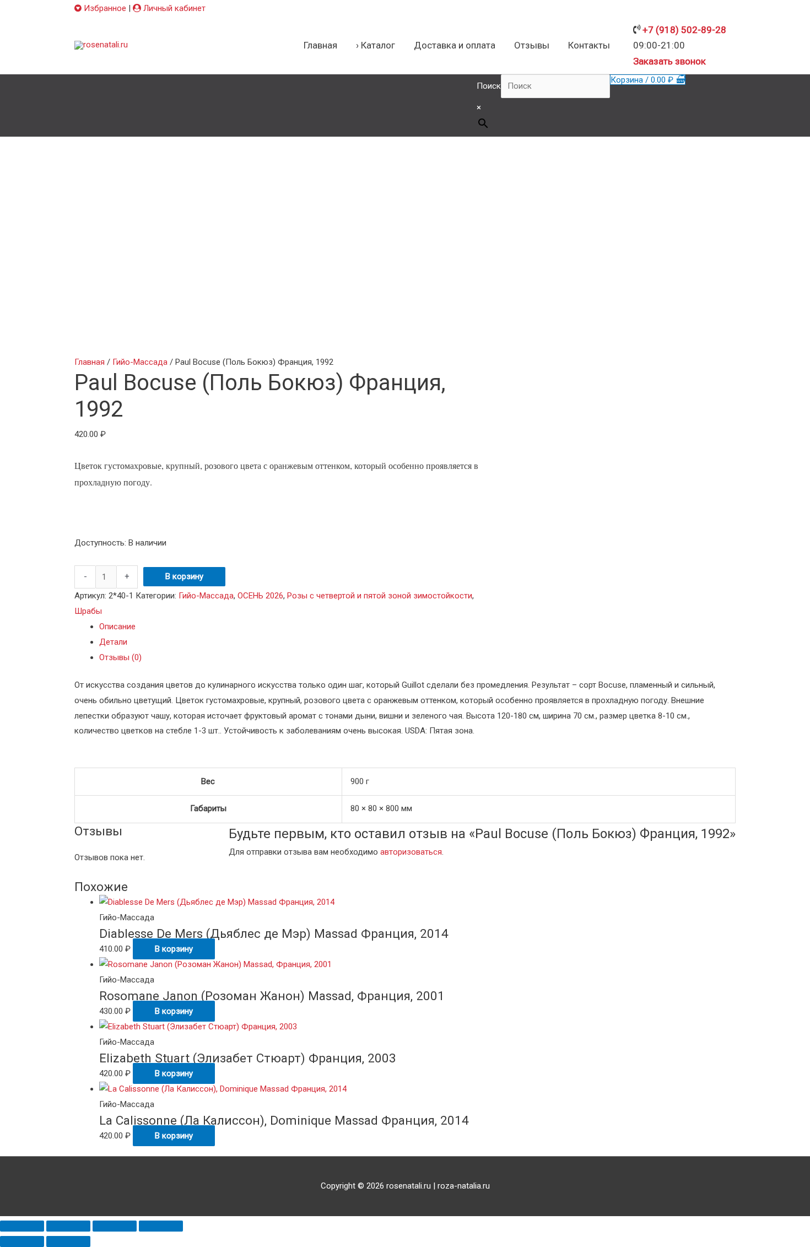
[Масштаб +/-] (22, 1226)
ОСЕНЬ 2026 (260, 596)
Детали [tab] (113, 642)
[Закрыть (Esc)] (161, 1226)
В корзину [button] (174, 949)
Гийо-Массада (140, 362)
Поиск (489, 86)
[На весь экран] (68, 1226)
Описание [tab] (117, 626)
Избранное (104, 8)
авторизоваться (411, 852)
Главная (89, 362)
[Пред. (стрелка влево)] (22, 1241)
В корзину (184, 576)
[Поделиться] (115, 1226)
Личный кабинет (173, 8)
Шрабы (88, 611)
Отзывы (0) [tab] (120, 657)
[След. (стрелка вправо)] (68, 1241)
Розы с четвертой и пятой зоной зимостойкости (379, 596)
